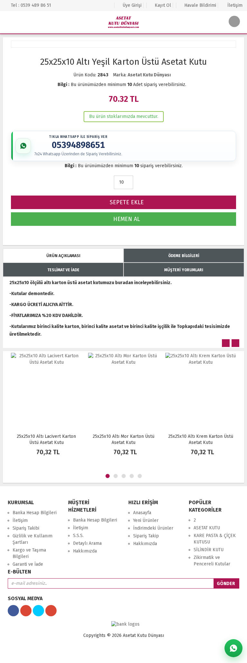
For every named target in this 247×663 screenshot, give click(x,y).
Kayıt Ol (162, 5)
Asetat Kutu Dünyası (149, 75)
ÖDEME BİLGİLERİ (183, 256)
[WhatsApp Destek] (233, 648)
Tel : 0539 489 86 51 (30, 5)
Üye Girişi (131, 5)
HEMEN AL (126, 219)
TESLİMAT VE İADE (63, 270)
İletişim (234, 5)
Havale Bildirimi (199, 5)
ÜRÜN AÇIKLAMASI (63, 256)
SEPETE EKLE (126, 202)
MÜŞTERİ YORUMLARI (183, 270)
